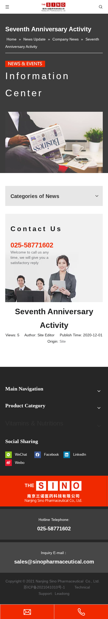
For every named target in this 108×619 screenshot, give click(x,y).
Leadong (62, 593)
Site (63, 341)
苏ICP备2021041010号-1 (44, 587)
